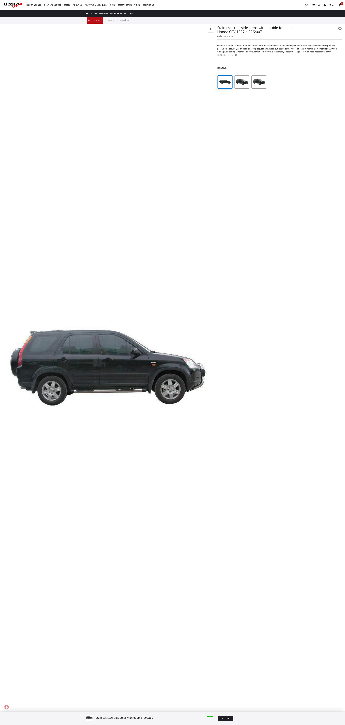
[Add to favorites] (340, 28)
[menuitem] (33, 5)
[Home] (87, 13)
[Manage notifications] (6, 707)
